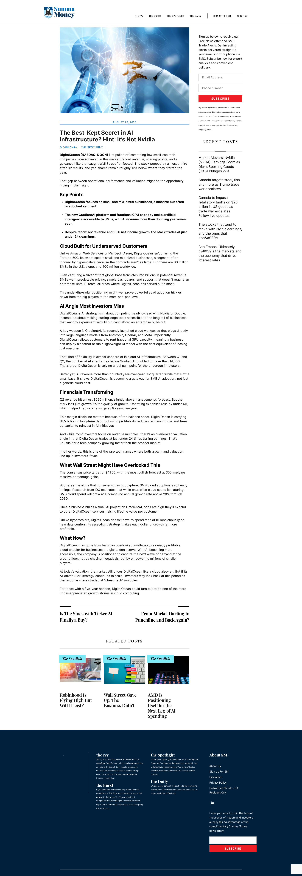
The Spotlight (175, 16)
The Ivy (139, 16)
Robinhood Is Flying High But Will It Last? (76, 700)
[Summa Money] (59, 13)
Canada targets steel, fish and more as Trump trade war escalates (219, 184)
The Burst (155, 16)
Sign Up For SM (222, 16)
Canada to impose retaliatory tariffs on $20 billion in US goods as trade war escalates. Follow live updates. (218, 207)
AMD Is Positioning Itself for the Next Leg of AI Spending (161, 705)
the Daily (159, 781)
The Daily (195, 16)
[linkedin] (212, 802)
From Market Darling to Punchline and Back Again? (162, 617)
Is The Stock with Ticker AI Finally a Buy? (86, 617)
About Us (242, 16)
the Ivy (102, 754)
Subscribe (220, 98)
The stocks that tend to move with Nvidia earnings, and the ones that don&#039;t (220, 231)
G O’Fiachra (68, 147)
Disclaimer (216, 777)
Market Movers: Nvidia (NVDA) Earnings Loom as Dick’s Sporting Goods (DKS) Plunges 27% (219, 164)
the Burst (104, 785)
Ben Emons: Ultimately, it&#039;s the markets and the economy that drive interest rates (220, 253)
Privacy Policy (217, 782)
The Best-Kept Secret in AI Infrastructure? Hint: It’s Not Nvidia (107, 136)
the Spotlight (163, 754)
